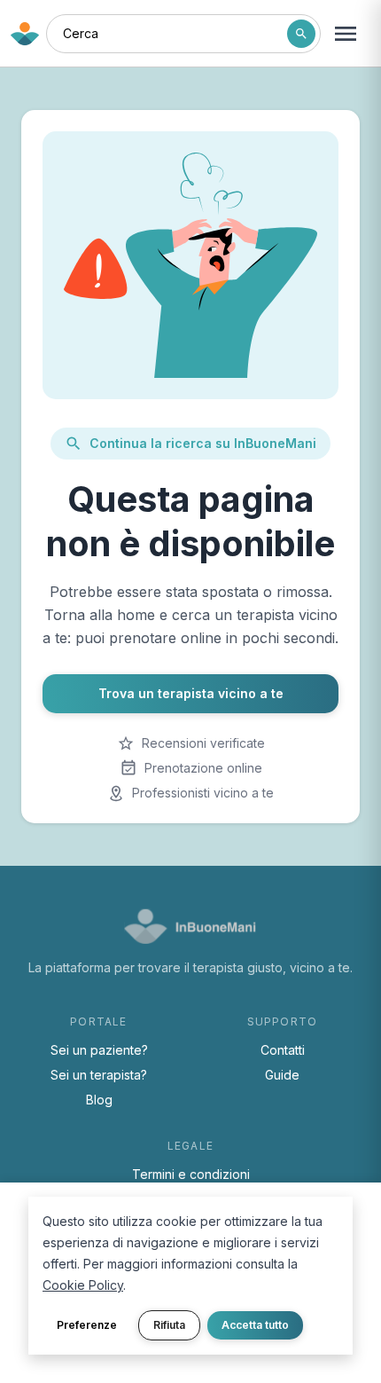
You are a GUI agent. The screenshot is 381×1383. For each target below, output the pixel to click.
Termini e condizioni (191, 1174)
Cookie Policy (83, 1285)
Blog (99, 1099)
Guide (282, 1074)
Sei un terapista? (99, 1074)
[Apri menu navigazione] (345, 33)
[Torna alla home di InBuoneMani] (25, 34)
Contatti (282, 1049)
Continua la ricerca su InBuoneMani (202, 443)
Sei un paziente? (99, 1049)
